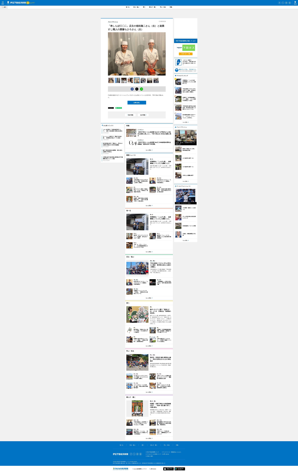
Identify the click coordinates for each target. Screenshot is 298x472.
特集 (171, 7)
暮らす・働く (152, 7)
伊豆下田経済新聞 (16, 2)
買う (144, 7)
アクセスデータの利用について (154, 454)
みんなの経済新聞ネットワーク (120, 469)
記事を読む (137, 102)
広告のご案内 (150, 456)
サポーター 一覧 (185, 53)
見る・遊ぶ (136, 7)
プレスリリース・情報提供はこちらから (172, 452)
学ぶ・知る (163, 7)
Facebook (279, 3)
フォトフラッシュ (113, 21)
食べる (127, 7)
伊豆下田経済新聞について (153, 452)
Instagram (286, 3)
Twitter (283, 3)
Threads (289, 3)
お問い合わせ (166, 454)
